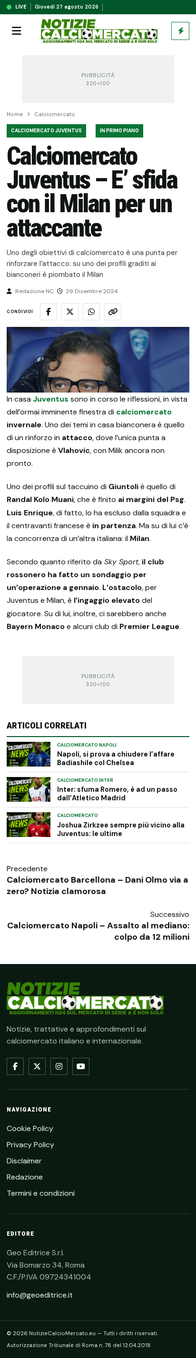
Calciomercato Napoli (87, 745)
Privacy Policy (30, 1145)
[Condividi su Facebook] (48, 311)
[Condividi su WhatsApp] (91, 311)
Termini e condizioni (41, 1193)
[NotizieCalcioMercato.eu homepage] (99, 31)
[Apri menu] (17, 31)
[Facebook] (15, 1066)
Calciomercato (54, 114)
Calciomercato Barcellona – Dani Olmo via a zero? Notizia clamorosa (97, 885)
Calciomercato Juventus (46, 131)
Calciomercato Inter (85, 780)
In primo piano (119, 131)
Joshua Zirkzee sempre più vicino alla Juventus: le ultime (121, 829)
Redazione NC (34, 291)
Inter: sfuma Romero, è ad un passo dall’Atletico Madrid (117, 793)
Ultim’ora (180, 31)
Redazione (25, 1177)
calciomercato (144, 412)
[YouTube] (80, 1066)
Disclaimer (24, 1161)
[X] (37, 1066)
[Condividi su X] (69, 311)
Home (15, 114)
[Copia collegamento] (112, 311)
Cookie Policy (30, 1128)
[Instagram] (59, 1066)
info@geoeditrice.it (40, 1295)
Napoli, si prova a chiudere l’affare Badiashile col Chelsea (116, 758)
